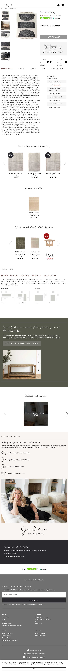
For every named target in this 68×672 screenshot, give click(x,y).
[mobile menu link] (3, 5)
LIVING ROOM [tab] (24, 275)
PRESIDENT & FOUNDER (36, 534)
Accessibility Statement (9, 640)
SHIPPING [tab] (21, 69)
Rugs (6, 8)
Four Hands (44, 15)
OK (34, 669)
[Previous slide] (3, 163)
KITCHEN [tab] (4, 275)
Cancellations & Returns (43, 619)
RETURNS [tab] (33, 69)
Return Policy (6, 638)
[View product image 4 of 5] (5, 46)
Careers (4, 621)
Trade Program (7, 623)
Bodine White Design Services (12, 625)
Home (2, 8)
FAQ (36, 621)
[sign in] (58, 5)
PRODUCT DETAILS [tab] (6, 69)
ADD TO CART (53, 37)
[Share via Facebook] (51, 62)
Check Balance (40, 633)
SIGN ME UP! (34, 600)
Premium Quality (60, 51)
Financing (38, 623)
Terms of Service (7, 633)
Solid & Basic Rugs (12, 8)
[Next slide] (65, 163)
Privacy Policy (6, 636)
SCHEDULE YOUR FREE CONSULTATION (21, 344)
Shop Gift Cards (40, 636)
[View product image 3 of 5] (5, 36)
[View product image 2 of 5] (5, 26)
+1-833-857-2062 (11, 553)
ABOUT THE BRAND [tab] (57, 69)
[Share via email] (66, 62)
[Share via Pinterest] (48, 62)
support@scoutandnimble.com (15, 556)
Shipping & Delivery (41, 617)
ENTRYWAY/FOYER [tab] (50, 275)
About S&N (5, 617)
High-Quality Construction (46, 51)
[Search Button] (11, 5)
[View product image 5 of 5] (5, 56)
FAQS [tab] (43, 69)
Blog (3, 619)
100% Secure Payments (53, 51)
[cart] (62, 5)
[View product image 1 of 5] (5, 16)
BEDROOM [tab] (13, 275)
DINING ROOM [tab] (36, 275)
